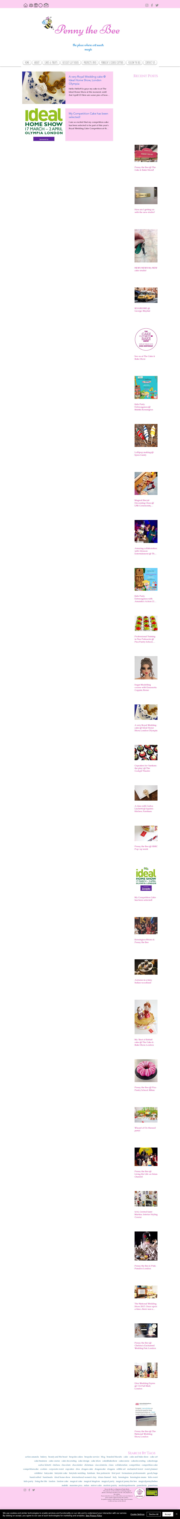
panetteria (142, 1485)
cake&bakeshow (109, 1461)
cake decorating (69, 1461)
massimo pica (76, 1485)
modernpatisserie (127, 1485)
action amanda (32, 1457)
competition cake (150, 1465)
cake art (154, 1457)
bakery (43, 1457)
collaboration (121, 1465)
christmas (88, 1465)
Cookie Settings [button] (137, 1514)
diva (78, 1469)
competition (134, 1465)
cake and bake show (139, 1457)
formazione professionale (134, 1473)
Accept (168, 1514)
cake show (96, 1461)
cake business (40, 1461)
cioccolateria (101, 1465)
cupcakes (69, 1469)
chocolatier (77, 1465)
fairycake (48, 1473)
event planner (151, 1469)
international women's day (84, 1477)
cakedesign (152, 1461)
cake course (54, 1461)
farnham (91, 1473)
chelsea (56, 1465)
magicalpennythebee (148, 1481)
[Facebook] (152, 5)
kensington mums (138, 1477)
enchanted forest (135, 1469)
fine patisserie (103, 1473)
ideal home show (62, 1477)
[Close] (176, 1514)
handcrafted (35, 1477)
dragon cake (87, 1469)
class (111, 1465)
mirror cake (96, 1485)
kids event (153, 1477)
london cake (62, 1481)
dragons (111, 1469)
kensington (123, 1477)
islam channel (104, 1477)
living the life (41, 1481)
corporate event (56, 1469)
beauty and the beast (58, 1457)
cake (126, 1457)
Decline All (153, 1514)
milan (86, 1485)
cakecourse (124, 1461)
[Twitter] (157, 5)
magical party (108, 1481)
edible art (121, 1469)
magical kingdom (92, 1481)
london (52, 1481)
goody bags (152, 1473)
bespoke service (92, 1457)
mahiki (65, 1485)
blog (103, 1457)
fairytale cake (61, 1473)
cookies (43, 1469)
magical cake (76, 1481)
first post (116, 1473)
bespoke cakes (76, 1457)
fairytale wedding (77, 1473)
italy (115, 1477)
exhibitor (38, 1473)
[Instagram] (147, 5)
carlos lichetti (44, 1465)
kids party (28, 1481)
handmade (48, 1477)
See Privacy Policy (94, 1515)
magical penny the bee (126, 1481)
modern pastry (110, 1485)
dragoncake (100, 1469)
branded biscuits (114, 1457)
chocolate (66, 1465)
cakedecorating (138, 1461)
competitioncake (31, 1469)
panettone (153, 1485)
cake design (83, 1461)
